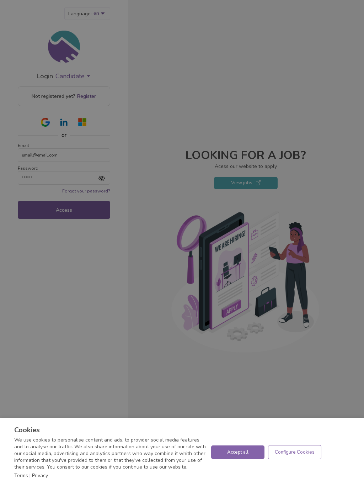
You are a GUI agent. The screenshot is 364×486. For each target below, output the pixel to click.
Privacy (40, 475)
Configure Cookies (295, 452)
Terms (21, 475)
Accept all (237, 452)
